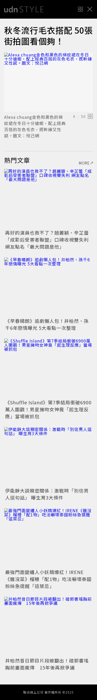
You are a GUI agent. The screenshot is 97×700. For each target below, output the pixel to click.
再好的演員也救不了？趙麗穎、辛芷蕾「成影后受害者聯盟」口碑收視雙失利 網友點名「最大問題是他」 (47, 239)
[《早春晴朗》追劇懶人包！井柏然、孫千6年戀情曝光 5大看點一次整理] (48, 287)
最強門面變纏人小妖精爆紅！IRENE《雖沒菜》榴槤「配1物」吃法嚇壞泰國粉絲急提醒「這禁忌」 (48, 579)
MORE (84, 163)
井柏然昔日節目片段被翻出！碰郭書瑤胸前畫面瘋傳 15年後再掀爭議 (47, 664)
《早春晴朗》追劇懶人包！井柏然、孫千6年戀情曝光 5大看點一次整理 (47, 324)
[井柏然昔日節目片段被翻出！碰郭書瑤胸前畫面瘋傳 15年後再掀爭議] (48, 626)
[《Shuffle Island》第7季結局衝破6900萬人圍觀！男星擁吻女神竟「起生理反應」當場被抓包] (48, 368)
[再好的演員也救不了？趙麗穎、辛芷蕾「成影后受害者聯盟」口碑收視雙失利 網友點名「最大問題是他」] (48, 198)
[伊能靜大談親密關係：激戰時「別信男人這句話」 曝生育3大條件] (48, 456)
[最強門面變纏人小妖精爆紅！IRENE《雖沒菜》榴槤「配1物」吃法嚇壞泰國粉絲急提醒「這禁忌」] (48, 538)
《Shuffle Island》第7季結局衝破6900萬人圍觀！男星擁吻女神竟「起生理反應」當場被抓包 (48, 409)
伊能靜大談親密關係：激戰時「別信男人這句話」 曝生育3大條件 (47, 494)
